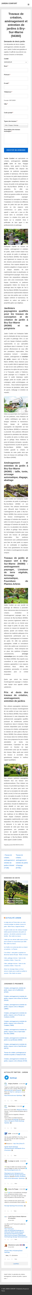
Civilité (6, 59)
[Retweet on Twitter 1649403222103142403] (8, 1156)
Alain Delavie (11, 1106)
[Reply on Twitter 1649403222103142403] (5, 1156)
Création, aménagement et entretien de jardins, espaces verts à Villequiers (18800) (15, 1006)
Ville (6, 104)
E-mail (6, 83)
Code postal (8, 112)
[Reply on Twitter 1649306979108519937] (5, 1239)
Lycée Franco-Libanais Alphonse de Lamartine (17, 1217)
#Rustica (25, 1109)
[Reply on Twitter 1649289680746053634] (5, 1259)
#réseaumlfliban (19, 1233)
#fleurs (11, 1250)
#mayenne (18, 1090)
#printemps (22, 1178)
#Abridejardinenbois (9, 1148)
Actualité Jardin (13, 918)
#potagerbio (23, 1174)
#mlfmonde (7, 1232)
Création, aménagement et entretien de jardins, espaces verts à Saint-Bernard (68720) (15, 1046)
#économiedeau (19, 1205)
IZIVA (9, 1133)
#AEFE (12, 1232)
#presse (6, 1121)
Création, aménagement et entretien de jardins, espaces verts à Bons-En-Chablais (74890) (15, 1023)
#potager (17, 1174)
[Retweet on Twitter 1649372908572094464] (8, 1184)
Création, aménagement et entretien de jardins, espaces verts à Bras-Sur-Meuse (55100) (16, 998)
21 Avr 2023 (22, 1083)
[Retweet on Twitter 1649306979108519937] (8, 1239)
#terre (5, 1178)
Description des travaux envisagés (12, 130)
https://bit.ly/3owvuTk (18, 1143)
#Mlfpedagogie (22, 1235)
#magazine (11, 1121)
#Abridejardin (18, 1148)
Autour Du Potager (13, 1189)
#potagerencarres (19, 1173)
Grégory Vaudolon (13, 1083)
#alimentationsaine (22, 1237)
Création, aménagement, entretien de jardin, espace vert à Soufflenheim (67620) (14, 990)
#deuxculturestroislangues (11, 1235)
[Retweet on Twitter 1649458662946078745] (8, 1101)
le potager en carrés (13, 1161)
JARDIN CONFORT (9, 3)
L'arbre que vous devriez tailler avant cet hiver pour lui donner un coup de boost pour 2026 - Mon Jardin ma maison (16, 941)
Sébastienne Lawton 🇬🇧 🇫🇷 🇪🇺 (16, 1245)
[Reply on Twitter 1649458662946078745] (5, 1101)
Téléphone (8, 92)
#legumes (6, 1176)
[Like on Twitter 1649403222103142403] (11, 1156)
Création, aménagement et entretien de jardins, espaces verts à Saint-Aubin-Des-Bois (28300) (15, 1031)
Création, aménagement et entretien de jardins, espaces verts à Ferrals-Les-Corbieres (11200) (15, 1015)
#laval (5, 1095)
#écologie (6, 1205)
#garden (6, 1146)
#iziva (23, 1148)
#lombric (17, 1176)
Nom (6, 66)
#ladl (13, 1233)
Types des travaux (10, 121)
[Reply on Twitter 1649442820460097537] (5, 1128)
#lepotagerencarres (9, 1173)
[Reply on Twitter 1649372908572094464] (5, 1184)
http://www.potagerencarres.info (12, 1170)
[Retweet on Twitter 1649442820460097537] (8, 1128)
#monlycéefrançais (19, 1232)
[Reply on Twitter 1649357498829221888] (5, 1211)
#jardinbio (6, 1123)
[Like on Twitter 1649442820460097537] (11, 1128)
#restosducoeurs (12, 1095)
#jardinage (19, 1095)
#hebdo (17, 1121)
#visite (9, 1178)
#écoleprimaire (8, 1233)
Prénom (7, 74)
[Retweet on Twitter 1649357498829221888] (8, 1211)
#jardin (10, 1146)
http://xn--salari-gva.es (16, 1092)
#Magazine (19, 1109)
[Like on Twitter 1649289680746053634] (12, 1259)
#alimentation (14, 1178)
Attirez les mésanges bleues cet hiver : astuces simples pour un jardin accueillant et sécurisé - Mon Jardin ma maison (15, 971)
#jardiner (6, 1174)
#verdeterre (23, 1176)
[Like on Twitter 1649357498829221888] (11, 1211)
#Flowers (6, 1250)
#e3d (5, 1237)
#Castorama (7, 1150)
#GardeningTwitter (17, 1250)
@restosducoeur (8, 1090)
